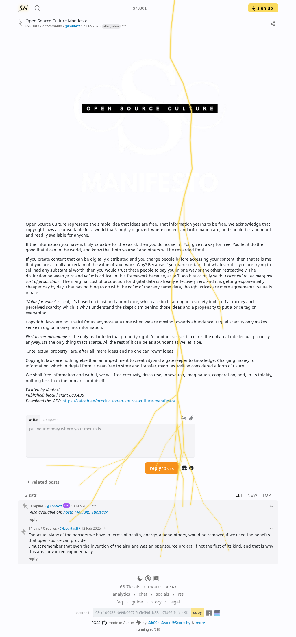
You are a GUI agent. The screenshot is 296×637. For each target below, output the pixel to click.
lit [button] (239, 495)
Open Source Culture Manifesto (56, 20)
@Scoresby (180, 622)
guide (137, 602)
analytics (121, 594)
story (156, 602)
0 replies (37, 506)
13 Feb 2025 (80, 506)
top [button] (266, 495)
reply (162, 468)
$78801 (140, 8)
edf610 (155, 629)
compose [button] (50, 419)
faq (119, 602)
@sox (165, 622)
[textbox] (150, 218)
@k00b (154, 622)
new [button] (252, 495)
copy (197, 612)
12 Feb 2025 (91, 26)
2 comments (52, 26)
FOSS (95, 622)
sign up (265, 8)
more (200, 622)
